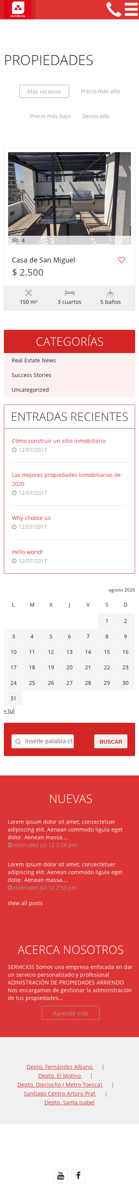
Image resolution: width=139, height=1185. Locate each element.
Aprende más (70, 1013)
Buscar (111, 742)
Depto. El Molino (60, 1075)
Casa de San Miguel (43, 260)
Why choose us (31, 517)
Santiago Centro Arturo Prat (60, 1093)
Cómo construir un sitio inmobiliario (58, 440)
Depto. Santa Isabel (69, 1102)
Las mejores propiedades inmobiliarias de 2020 (66, 479)
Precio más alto (100, 91)
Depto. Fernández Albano (60, 1066)
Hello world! (27, 552)
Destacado (95, 116)
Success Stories (31, 375)
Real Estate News (34, 360)
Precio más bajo (50, 116)
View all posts (25, 903)
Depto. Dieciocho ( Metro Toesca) (60, 1084)
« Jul (9, 710)
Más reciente (44, 91)
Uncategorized (30, 389)
